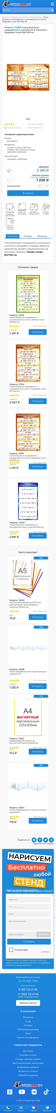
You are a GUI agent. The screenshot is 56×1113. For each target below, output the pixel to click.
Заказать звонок (13, 128)
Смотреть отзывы (36, 124)
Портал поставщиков (28, 1037)
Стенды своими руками (28, 1059)
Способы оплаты (28, 1055)
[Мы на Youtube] (22, 1091)
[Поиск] (52, 10)
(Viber (20, 997)
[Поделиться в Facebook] (39, 839)
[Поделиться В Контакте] (34, 839)
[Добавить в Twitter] (45, 839)
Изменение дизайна (28, 1067)
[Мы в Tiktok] (46, 1091)
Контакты (28, 1017)
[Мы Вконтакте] (34, 1091)
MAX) (36, 997)
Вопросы (42, 236)
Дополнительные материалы (28, 1063)
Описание (12, 236)
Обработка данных (28, 1075)
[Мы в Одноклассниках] (9, 1091)
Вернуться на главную (44, 843)
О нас (28, 1021)
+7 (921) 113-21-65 (28, 994)
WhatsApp (28, 997)
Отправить (29, 941)
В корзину (37, 332)
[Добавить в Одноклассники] (51, 839)
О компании (28, 1011)
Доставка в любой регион (34, 213)
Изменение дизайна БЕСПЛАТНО (10, 214)
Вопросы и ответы (28, 1071)
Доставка (28, 1051)
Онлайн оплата (46, 213)
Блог (28, 1033)
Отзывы (28, 236)
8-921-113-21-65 (28, 989)
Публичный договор (28, 1029)
